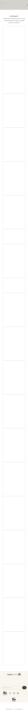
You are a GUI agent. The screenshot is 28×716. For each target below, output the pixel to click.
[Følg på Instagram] (14, 693)
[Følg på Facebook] (10, 693)
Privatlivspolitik (19, 709)
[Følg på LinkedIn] (18, 693)
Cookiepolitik (9, 709)
